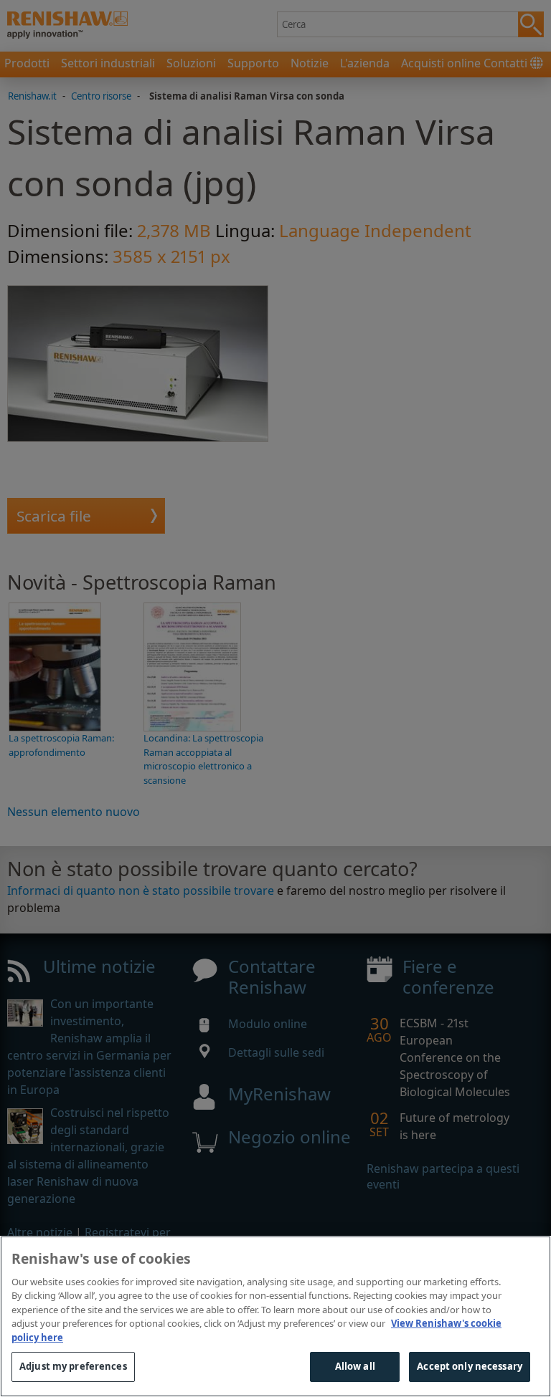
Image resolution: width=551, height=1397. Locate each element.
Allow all (355, 1366)
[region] (275, 1316)
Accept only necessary (469, 1366)
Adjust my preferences (73, 1366)
